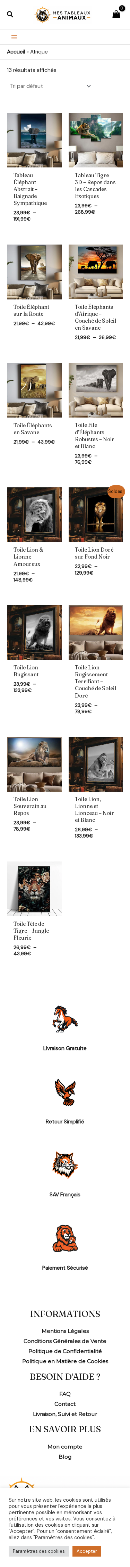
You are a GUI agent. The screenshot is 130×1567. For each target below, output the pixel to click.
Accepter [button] (87, 1551)
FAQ (65, 1394)
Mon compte (65, 1446)
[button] (10, 15)
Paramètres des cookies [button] (39, 1551)
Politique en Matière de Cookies (65, 1361)
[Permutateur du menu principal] (14, 37)
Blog (65, 1456)
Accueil (16, 51)
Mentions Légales (65, 1331)
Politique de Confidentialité (65, 1351)
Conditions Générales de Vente (65, 1341)
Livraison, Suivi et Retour (65, 1414)
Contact (65, 1404)
